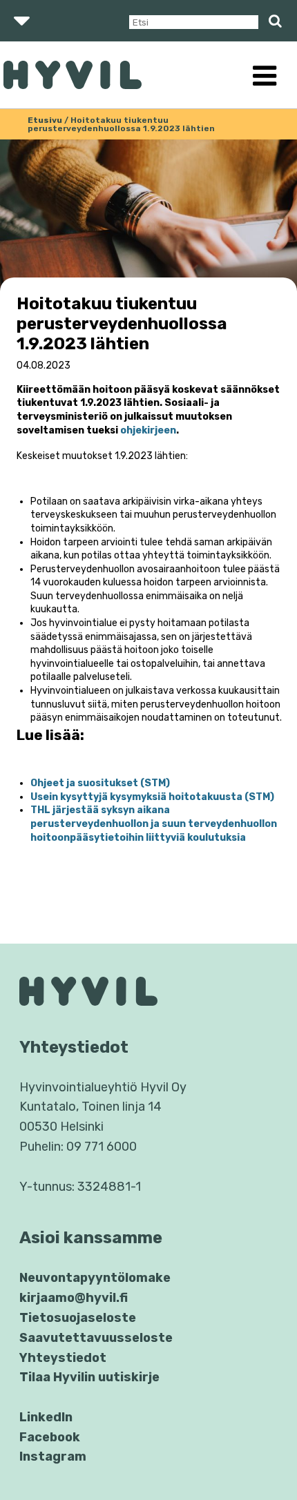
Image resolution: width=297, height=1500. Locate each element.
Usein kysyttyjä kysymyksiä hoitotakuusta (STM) (152, 797)
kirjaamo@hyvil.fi (73, 1297)
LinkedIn (46, 1417)
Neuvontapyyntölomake (95, 1277)
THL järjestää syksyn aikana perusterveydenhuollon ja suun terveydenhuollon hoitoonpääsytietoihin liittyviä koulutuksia (153, 823)
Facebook (49, 1437)
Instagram (52, 1456)
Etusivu (45, 120)
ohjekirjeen (148, 430)
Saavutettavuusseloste (96, 1337)
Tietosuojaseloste (77, 1317)
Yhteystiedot (62, 1357)
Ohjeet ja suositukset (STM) (100, 783)
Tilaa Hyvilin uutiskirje (89, 1377)
